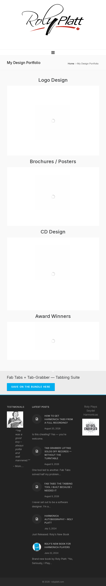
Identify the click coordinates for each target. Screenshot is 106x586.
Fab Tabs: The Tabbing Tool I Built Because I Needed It (58, 487)
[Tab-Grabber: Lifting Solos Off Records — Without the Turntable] (37, 451)
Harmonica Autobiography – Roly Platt (58, 519)
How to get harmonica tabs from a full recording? (58, 419)
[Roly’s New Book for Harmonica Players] (37, 547)
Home (71, 63)
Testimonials (15, 407)
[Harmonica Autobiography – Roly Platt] (37, 519)
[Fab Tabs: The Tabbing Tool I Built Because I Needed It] (37, 487)
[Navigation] (53, 52)
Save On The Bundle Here (30, 386)
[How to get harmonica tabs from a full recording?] (37, 419)
